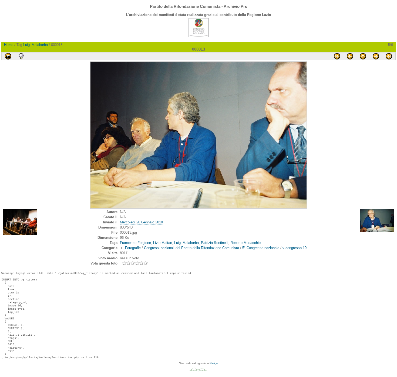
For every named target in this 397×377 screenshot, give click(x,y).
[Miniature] (362, 56)
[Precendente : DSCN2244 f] (350, 56)
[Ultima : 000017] (388, 56)
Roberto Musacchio (245, 243)
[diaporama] (8, 56)
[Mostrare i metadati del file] (21, 56)
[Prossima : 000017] (375, 56)
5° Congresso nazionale (260, 248)
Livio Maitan (162, 243)
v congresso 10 (294, 248)
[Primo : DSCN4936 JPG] (337, 56)
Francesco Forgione (135, 243)
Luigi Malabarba (35, 45)
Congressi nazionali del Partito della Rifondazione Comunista (191, 248)
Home (8, 45)
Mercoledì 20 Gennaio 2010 (141, 222)
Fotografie (133, 248)
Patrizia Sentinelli (214, 243)
